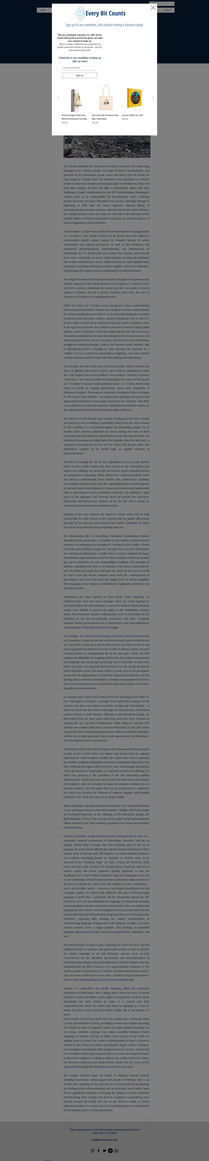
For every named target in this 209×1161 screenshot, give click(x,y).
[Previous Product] (58, 97)
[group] (106, 107)
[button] (153, 7)
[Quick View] (76, 98)
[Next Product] (153, 97)
